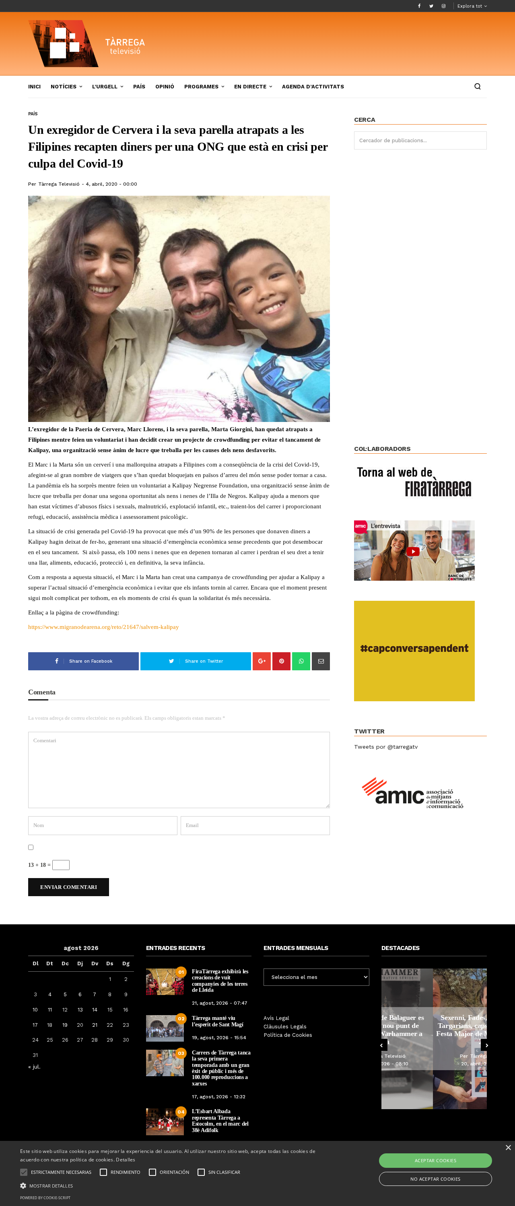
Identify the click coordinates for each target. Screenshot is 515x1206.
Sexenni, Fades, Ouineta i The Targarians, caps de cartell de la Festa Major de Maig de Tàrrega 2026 (434, 1029)
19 (65, 1025)
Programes (201, 87)
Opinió (164, 87)
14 (94, 1010)
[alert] (257, 1173)
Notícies (63, 87)
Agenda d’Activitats (313, 87)
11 (50, 1010)
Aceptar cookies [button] (435, 1160)
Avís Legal (276, 1018)
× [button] (508, 1148)
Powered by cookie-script (45, 1197)
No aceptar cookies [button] (435, 1179)
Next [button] (487, 1045)
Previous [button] (381, 1045)
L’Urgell (104, 87)
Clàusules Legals (285, 1027)
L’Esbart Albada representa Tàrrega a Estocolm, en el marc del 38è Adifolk (220, 1120)
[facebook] (419, 6)
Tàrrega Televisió (59, 184)
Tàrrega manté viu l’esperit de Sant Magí (217, 1021)
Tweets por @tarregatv (386, 746)
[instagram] (443, 6)
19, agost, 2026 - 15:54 (219, 1037)
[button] (174, 1185)
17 (35, 1025)
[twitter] (431, 6)
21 (94, 1025)
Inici (34, 87)
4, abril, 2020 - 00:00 (111, 184)
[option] (434, 1038)
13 (80, 1010)
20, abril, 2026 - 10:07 (436, 1064)
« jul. (34, 1066)
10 (35, 1010)
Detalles (125, 1159)
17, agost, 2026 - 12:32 (218, 1097)
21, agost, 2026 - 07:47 (219, 1003)
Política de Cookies (288, 1035)
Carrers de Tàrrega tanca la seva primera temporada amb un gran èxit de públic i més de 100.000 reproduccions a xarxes (221, 1068)
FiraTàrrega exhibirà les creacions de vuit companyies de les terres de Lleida (220, 980)
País (139, 87)
